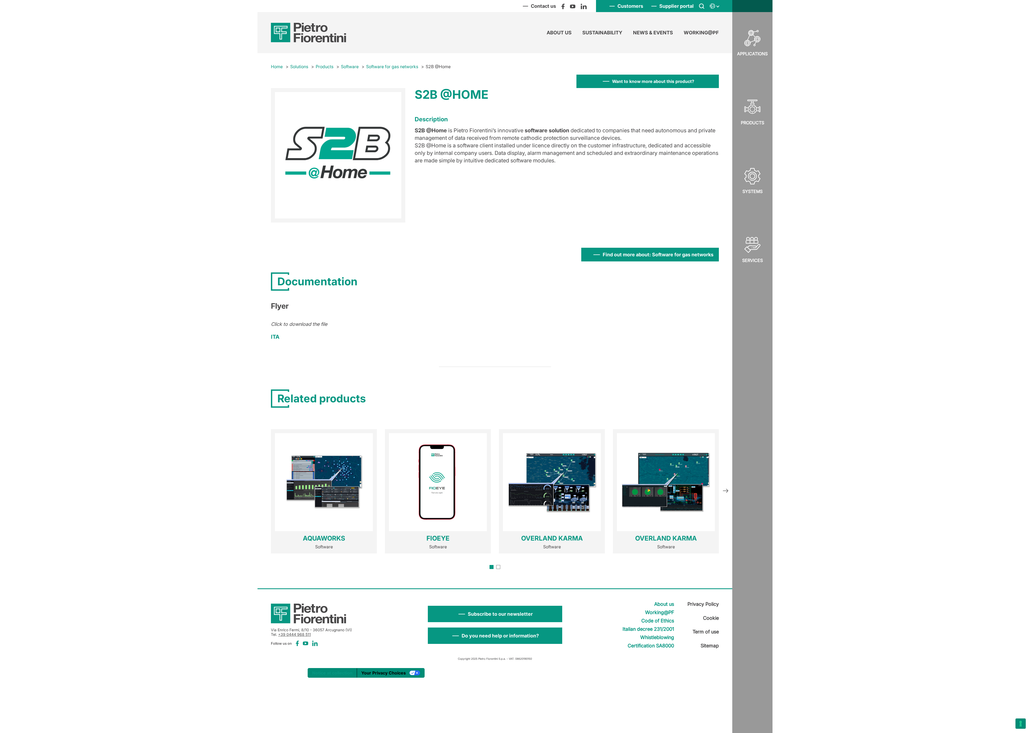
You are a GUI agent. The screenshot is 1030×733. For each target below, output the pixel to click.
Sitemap (710, 645)
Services (752, 260)
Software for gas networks (392, 66)
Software (350, 66)
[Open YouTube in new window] (572, 6)
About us (559, 32)
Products (752, 122)
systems (752, 191)
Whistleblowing (657, 637)
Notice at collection (332, 673)
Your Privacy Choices (383, 673)
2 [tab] (498, 567)
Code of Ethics (657, 620)
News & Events (653, 32)
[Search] (701, 6)
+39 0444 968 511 (294, 634)
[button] (495, 614)
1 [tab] (492, 567)
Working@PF (701, 32)
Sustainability (602, 32)
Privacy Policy (703, 604)
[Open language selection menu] (714, 6)
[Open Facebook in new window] (563, 6)
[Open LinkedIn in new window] (584, 6)
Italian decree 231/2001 (648, 629)
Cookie (711, 618)
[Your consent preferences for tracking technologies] (1021, 724)
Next (725, 491)
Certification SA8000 (651, 645)
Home (277, 66)
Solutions (299, 66)
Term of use (706, 631)
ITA (275, 337)
